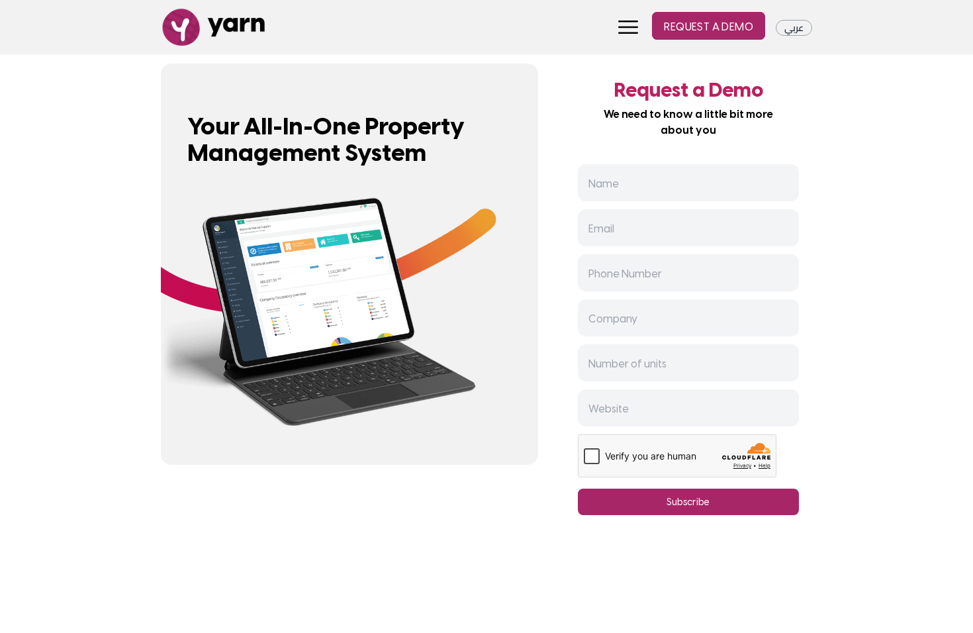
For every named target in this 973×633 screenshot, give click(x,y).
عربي (794, 28)
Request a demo (708, 26)
